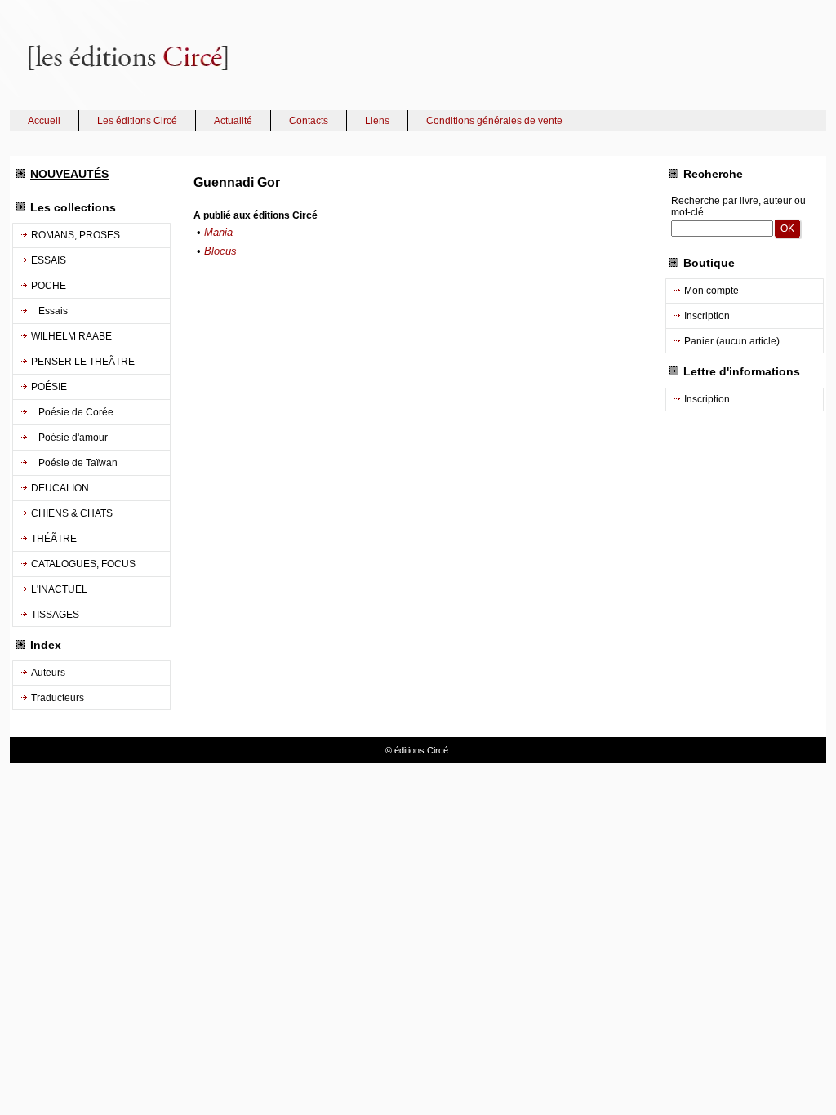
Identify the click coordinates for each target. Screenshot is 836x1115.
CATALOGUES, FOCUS (83, 564)
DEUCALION (60, 488)
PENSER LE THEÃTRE (83, 361)
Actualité (233, 121)
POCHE (48, 285)
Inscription (707, 316)
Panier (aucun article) (732, 341)
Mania (218, 232)
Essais (49, 311)
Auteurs (48, 672)
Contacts (308, 121)
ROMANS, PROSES (75, 235)
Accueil (44, 121)
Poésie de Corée (72, 412)
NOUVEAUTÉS (69, 173)
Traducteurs (57, 698)
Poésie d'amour (69, 437)
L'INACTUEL (59, 589)
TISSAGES (55, 614)
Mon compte (711, 290)
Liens (377, 121)
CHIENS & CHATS (72, 513)
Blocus (220, 251)
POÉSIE (49, 387)
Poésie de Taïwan (74, 463)
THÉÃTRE (54, 538)
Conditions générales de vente (494, 121)
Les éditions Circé (137, 121)
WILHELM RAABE (71, 336)
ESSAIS (48, 260)
